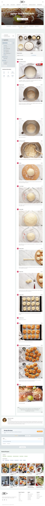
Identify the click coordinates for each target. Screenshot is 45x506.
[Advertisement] (22, 31)
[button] (43, 2)
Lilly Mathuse (20, 19)
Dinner (19, 496)
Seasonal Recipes (30, 496)
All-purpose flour (16, 460)
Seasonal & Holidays (32, 4)
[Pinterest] (4, 500)
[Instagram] (2, 500)
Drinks (19, 498)
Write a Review (40, 431)
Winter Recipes (39, 4)
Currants (21, 460)
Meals (4, 4)
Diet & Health (13, 4)
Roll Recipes (26, 456)
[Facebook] (6, 500)
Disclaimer (38, 498)
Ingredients (18, 4)
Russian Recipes (33, 55)
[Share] (2, 2)
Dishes (8, 4)
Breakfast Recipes (10, 456)
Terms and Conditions (39, 496)
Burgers (20, 499)
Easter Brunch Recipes (15, 456)
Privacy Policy (38, 497)
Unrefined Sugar (7, 460)
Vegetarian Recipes (21, 55)
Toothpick (24, 460)
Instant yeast (11, 460)
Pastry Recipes (21, 456)
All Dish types (20, 500)
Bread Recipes (4, 456)
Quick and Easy (24, 4)
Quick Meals (29, 498)
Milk (3, 460)
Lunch (19, 497)
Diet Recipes (29, 497)
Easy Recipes (29, 499)
